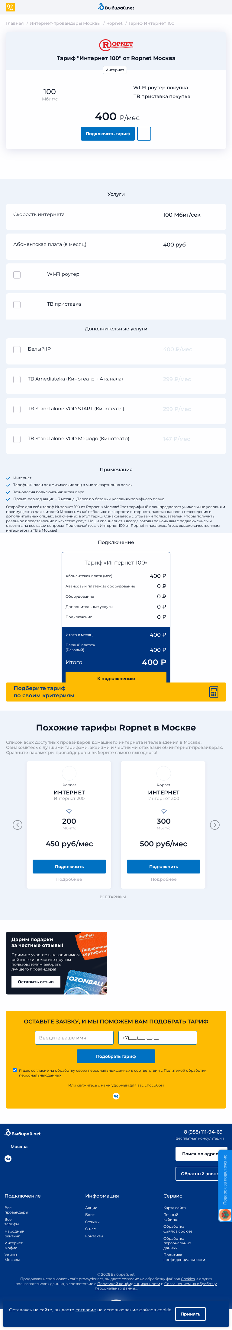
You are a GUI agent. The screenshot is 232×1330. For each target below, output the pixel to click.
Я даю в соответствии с (113, 1072)
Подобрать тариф (116, 1056)
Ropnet (114, 23)
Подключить (69, 866)
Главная (15, 23)
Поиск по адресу (201, 1154)
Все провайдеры (12, 1210)
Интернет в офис (12, 1245)
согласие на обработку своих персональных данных (80, 1070)
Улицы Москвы (12, 1257)
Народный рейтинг (12, 1233)
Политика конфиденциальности (177, 1257)
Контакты (92, 1236)
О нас (90, 1229)
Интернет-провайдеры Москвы (65, 23)
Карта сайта (174, 1207)
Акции (91, 1207)
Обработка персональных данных (177, 1243)
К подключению (116, 678)
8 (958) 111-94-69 (203, 1132)
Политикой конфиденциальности (128, 1283)
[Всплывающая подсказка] (216, 215)
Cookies (188, 1279)
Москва (19, 1146)
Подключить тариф (108, 133)
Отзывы (92, 1222)
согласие (86, 1309)
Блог (90, 1214)
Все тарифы (113, 897)
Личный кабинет (171, 1217)
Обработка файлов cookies (177, 1228)
